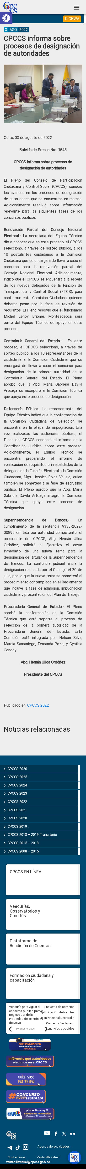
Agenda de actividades (54, 1146)
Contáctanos (17, 1157)
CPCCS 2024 (17, 785)
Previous (9, 1028)
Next (45, 1028)
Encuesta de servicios (59, 1007)
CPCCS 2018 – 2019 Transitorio (32, 834)
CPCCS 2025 (17, 777)
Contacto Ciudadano (60, 1023)
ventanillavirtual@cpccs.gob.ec (28, 1162)
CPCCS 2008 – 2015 (23, 851)
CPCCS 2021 (17, 810)
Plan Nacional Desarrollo (58, 1018)
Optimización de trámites (57, 1012)
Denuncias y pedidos (60, 1028)
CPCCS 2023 (17, 793)
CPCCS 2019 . (18, 826)
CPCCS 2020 (17, 818)
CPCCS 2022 (38, 705)
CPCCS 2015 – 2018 (23, 843)
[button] (6, 18)
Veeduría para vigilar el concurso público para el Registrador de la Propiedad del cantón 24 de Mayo (26, 1015)
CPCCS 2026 (17, 769)
